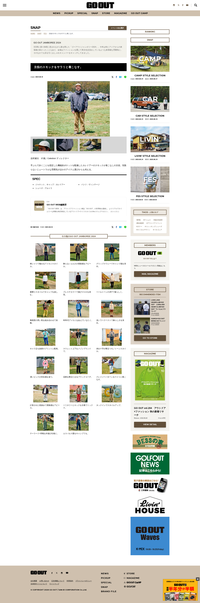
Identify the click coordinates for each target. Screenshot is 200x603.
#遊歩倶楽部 (157, 220)
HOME (33, 33)
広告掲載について (57, 581)
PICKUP (68, 13)
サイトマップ (54, 584)
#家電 (138, 220)
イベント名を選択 (117, 28)
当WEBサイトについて (39, 584)
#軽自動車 (140, 223)
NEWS (105, 573)
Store (106, 13)
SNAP (94, 13)
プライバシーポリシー (83, 581)
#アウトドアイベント (154, 223)
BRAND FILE (108, 591)
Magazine (120, 13)
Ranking (150, 10)
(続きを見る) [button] (115, 211)
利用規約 (70, 581)
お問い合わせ (44, 581)
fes (45, 33)
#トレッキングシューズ (153, 226)
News (56, 13)
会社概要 (34, 581)
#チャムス (147, 220)
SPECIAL (82, 13)
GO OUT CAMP (139, 13)
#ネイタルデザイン (143, 230)
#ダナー (139, 226)
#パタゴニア (157, 230)
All (48, 10)
